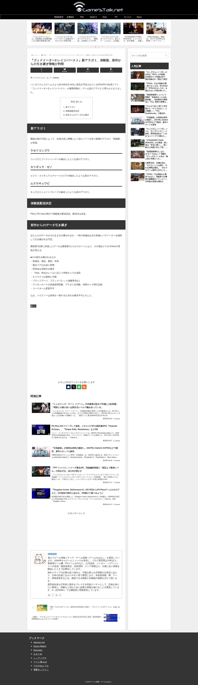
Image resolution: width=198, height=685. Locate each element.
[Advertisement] (76, 326)
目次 (73, 101)
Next (169, 33)
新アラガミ (70, 106)
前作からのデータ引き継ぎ (77, 114)
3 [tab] (102, 47)
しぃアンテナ (40, 657)
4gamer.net (39, 642)
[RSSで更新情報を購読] (84, 387)
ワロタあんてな (41, 665)
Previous (29, 33)
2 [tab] (99, 47)
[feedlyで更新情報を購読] (79, 387)
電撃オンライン (41, 669)
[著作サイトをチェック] (68, 387)
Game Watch (39, 646)
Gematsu (38, 649)
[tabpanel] (41, 32)
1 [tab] (95, 47)
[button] (111, 70)
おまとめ (37, 653)
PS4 (34, 306)
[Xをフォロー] (73, 387)
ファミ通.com (40, 661)
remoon (52, 553)
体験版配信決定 (72, 110)
